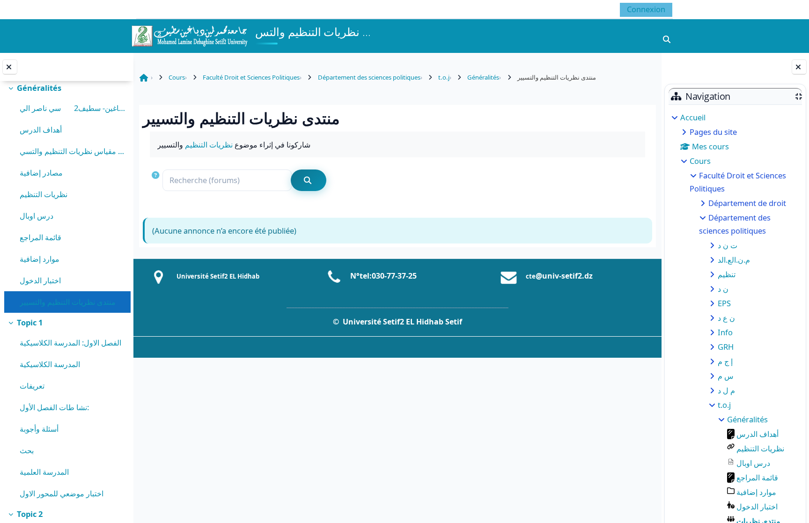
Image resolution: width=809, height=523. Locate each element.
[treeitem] (66, 195)
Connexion (646, 9)
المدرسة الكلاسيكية (50, 364)
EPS (724, 303)
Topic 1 (30, 322)
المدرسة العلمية (44, 471)
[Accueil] (189, 34)
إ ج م (725, 361)
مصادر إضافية (41, 172)
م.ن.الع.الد (734, 259)
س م (726, 375)
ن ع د (726, 317)
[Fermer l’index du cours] (9, 66)
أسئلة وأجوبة (39, 428)
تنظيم (726, 274)
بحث (27, 450)
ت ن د (727, 245)
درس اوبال (36, 215)
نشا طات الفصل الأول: (54, 407)
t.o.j (724, 404)
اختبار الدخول (40, 280)
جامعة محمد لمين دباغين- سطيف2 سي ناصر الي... (73, 108)
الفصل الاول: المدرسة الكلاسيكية (70, 342)
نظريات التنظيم (43, 194)
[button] (156, 180)
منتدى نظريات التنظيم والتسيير (68, 301)
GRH (726, 346)
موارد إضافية (39, 258)
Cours (700, 160)
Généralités (39, 87)
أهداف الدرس (41, 129)
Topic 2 (30, 513)
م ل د (726, 390)
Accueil (693, 117)
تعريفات (32, 385)
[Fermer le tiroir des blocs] (799, 66)
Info (725, 332)
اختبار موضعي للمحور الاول (61, 493)
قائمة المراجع (40, 237)
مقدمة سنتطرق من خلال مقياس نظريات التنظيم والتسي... (73, 151)
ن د (723, 288)
